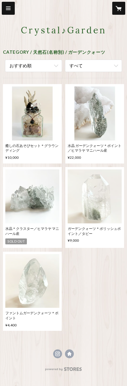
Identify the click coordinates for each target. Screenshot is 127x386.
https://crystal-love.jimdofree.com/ (69, 353)
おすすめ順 (20, 65)
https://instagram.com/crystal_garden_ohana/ (57, 353)
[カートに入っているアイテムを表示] (118, 8)
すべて (76, 65)
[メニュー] (8, 8)
